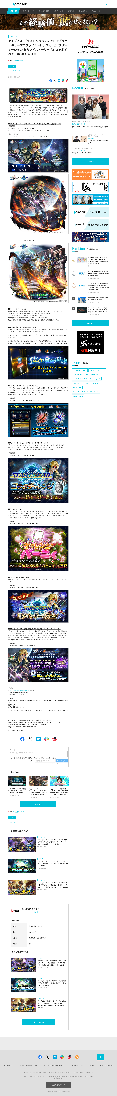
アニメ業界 (83, 11)
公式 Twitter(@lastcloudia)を (19, 690)
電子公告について (77, 1065)
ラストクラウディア (14, 71)
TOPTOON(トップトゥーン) (80, 374)
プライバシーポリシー (106, 1065)
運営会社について (9, 1065)
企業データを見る (38, 1022)
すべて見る (38, 804)
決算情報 (71, 11)
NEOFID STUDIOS (78, 396)
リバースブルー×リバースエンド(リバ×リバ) (85, 383)
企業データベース (27, 11)
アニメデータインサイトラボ (97, 370)
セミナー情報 (58, 11)
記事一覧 (13, 11)
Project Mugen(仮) (95, 379)
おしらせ (91, 1065)
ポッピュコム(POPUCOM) (80, 379)
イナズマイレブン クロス (80, 370)
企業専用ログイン (57, 1085)
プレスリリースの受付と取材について (55, 1065)
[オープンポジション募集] (90, 46)
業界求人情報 (44, 11)
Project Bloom (77, 387)
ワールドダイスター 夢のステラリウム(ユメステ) (86, 392)
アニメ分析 (96, 11)
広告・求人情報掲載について (29, 1065)
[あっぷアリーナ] (90, 70)
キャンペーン (14, 36)
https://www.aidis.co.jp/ (29, 912)
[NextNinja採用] (90, 342)
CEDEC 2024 (94, 374)
